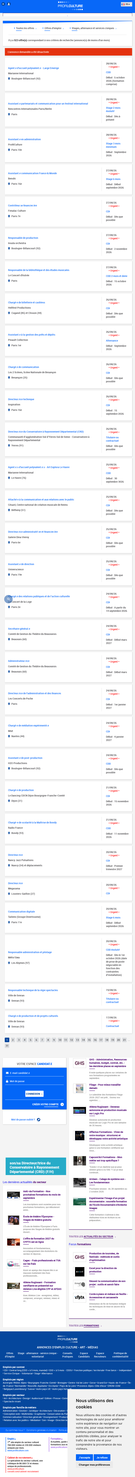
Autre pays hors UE (62, 1389)
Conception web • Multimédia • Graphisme (25, 1413)
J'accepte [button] (84, 1457)
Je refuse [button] (102, 1457)
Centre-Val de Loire (78, 1382)
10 (60, 1039)
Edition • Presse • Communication (61, 1398)
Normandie (20, 1385)
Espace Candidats (84, 1354)
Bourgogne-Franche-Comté (42, 1382)
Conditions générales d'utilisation (42, 1430)
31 (7, 1045)
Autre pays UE (43, 1389)
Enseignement (50, 1417)
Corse (93, 1382)
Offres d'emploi (53, 28)
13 (77, 1039)
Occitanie (53, 1385)
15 (89, 1039)
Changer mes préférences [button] (94, 1464)
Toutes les (91, 1236)
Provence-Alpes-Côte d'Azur (91, 1385)
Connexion (33, 1093)
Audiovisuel (37, 1398)
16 (95, 1039)
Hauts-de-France (117, 1382)
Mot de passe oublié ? (23, 1119)
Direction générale (32, 1417)
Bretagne (62, 1382)
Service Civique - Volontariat (18, 1373)
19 (112, 1039)
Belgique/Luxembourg (15, 1389)
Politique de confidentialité (120, 1354)
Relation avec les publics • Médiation (22, 1420)
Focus (80, 1244)
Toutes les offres (25, 28)
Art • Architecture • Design (17, 1398)
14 (83, 1039)
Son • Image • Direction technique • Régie (62, 1420)
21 (124, 1039)
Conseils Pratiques (67, 1354)
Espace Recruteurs (100, 1354)
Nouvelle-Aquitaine (37, 1385)
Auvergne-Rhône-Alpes (15, 1382)
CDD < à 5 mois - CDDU (60, 1370)
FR (126, 4)
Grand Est (102, 1382)
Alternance (47, 1373)
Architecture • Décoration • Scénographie (60, 1410)
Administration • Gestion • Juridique (20, 1410)
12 (71, 1039)
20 (118, 1039)
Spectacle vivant (12, 1401)
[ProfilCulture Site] (3, 4)
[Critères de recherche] (8, 599)
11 (65, 1039)
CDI (6, 1370)
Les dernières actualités (24, 1182)
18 (106, 1039)
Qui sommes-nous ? (15, 1430)
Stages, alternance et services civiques (93, 28)
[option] (100, 1283)
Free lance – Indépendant (118, 1370)
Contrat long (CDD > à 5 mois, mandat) (28, 1370)
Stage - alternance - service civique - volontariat (38, 1354)
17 (100, 1039)
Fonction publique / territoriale (89, 1370)
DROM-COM (114, 1385)
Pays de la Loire (68, 1385)
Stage (37, 1373)
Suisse (31, 1389)
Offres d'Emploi (10, 1354)
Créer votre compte (45, 1104)
